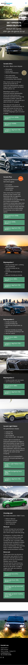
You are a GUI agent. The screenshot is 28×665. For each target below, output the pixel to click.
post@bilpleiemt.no (6, 653)
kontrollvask (6, 110)
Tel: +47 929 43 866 (6, 654)
